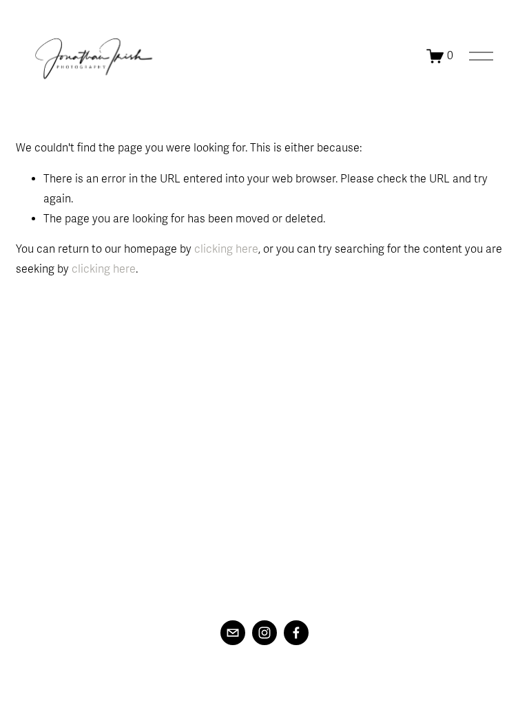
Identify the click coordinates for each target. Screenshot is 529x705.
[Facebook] (296, 632)
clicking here (226, 249)
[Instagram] (264, 632)
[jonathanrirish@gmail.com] (232, 632)
